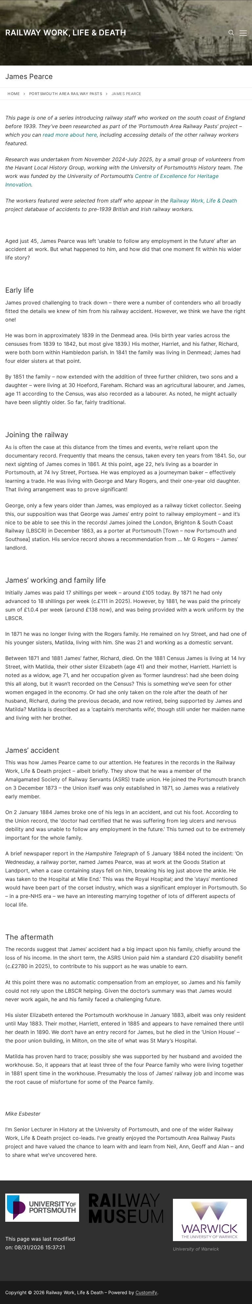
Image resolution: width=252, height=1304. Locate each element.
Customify (146, 1292)
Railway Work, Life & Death (65, 32)
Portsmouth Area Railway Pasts (65, 93)
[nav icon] (243, 33)
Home (14, 93)
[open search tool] (231, 33)
